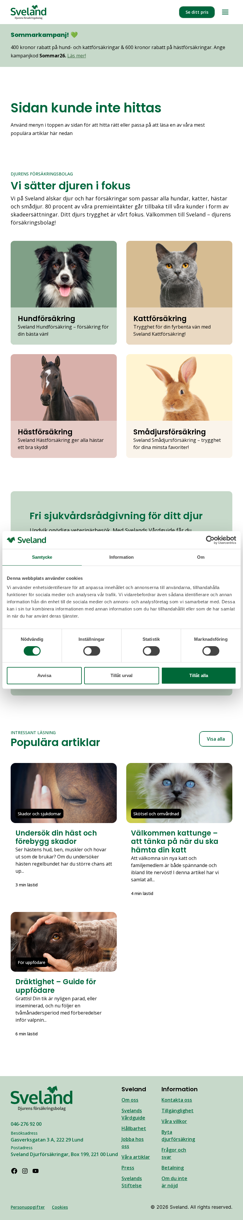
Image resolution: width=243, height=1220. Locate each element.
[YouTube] (35, 1171)
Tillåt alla (198, 675)
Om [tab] (200, 557)
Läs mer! (76, 55)
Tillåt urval (121, 675)
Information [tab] (121, 557)
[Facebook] (14, 1171)
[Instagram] (24, 1171)
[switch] (91, 651)
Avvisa (44, 675)
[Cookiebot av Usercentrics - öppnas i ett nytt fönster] (210, 540)
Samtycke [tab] (42, 557)
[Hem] (28, 12)
